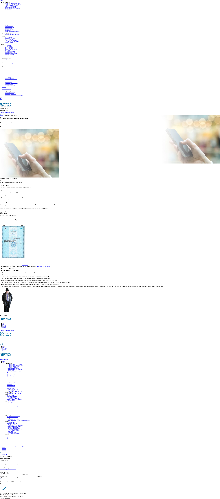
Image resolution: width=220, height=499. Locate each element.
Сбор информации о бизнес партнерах (12, 71)
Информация (2, 99)
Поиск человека (8, 45)
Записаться (39, 476)
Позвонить (13, 469)
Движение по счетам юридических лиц (12, 74)
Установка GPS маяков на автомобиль (12, 41)
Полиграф (4, 87)
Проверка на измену (9, 21)
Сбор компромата (8, 9)
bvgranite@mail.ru (10, 112)
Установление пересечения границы (12, 10)
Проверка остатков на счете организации (13, 70)
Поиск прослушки (8, 82)
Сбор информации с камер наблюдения (12, 8)
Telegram (6, 469)
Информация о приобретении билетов (12, 3)
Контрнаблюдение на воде (10, 92)
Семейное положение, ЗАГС (10, 17)
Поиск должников (8, 46)
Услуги (1, 0)
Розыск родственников (9, 56)
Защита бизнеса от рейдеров (10, 69)
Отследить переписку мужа (10, 29)
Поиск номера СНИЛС (9, 18)
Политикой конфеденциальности (43, 266)
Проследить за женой (9, 26)
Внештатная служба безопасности (11, 73)
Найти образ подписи (9, 14)
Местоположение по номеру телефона (12, 11)
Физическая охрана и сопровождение (12, 34)
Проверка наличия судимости (10, 6)
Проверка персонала (9, 67)
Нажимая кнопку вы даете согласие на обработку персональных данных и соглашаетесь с (25, 266)
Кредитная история (8, 16)
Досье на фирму (8, 77)
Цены (1, 98)
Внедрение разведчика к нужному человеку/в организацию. (16, 64)
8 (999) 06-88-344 (3, 112)
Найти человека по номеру (10, 52)
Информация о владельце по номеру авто (13, 4)
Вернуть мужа (7, 22)
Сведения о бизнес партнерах (10, 72)
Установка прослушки (9, 84)
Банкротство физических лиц (10, 60)
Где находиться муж (8, 28)
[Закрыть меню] (1, 97)
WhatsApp (2, 469)
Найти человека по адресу (10, 51)
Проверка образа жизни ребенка (11, 40)
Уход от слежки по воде (9, 93)
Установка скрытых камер (10, 85)
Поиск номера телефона (9, 13)
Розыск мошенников (9, 47)
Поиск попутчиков (8, 12)
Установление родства (9, 55)
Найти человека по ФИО (9, 54)
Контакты (2, 101)
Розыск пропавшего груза (10, 68)
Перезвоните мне (25, 265)
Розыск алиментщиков (9, 48)
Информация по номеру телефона (11, 5)
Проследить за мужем (9, 25)
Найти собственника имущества (11, 53)
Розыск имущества (8, 50)
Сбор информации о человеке (10, 7)
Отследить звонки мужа (9, 27)
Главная (1, 115)
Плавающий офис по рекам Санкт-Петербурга (14, 95)
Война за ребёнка (8, 30)
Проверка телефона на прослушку (11, 83)
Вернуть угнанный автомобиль (11, 49)
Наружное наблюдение (9, 39)
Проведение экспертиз (6, 89)
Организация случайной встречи (11, 63)
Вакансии (2, 100)
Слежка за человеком (9, 42)
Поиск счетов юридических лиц (11, 75)
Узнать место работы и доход (10, 15)
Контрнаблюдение (8, 37)
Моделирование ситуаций (10, 38)
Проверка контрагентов (9, 78)
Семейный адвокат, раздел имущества (12, 31)
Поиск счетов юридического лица (11, 79)
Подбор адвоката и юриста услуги (11, 59)
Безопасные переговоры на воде (11, 94)
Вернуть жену (9, 384)
